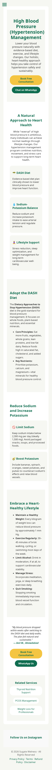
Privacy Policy (17, 759)
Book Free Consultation (26, 80)
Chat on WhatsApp (26, 90)
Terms (29, 759)
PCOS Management (26, 700)
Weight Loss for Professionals (26, 710)
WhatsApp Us (26, 663)
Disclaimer (30, 762)
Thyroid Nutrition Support (26, 691)
